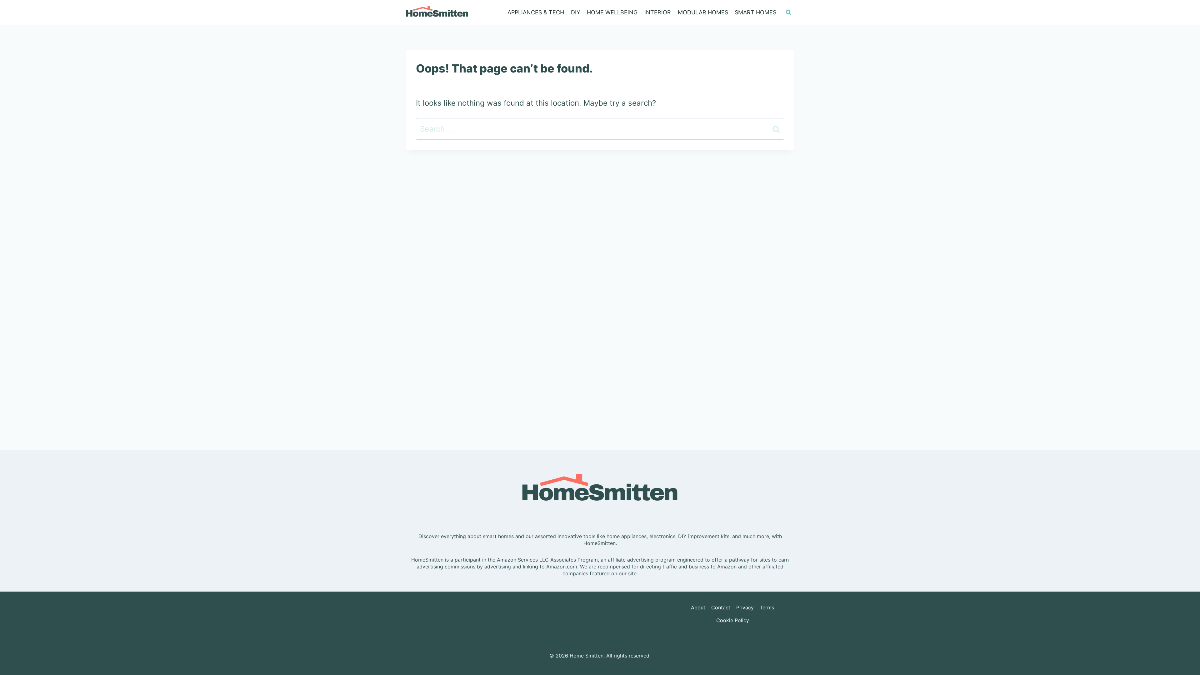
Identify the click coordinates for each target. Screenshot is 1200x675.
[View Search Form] (788, 12)
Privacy (745, 607)
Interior (657, 12)
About (698, 607)
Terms (767, 607)
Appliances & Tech (536, 12)
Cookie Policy (732, 620)
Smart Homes (755, 12)
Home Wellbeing (612, 12)
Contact (720, 607)
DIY (575, 12)
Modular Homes (703, 12)
